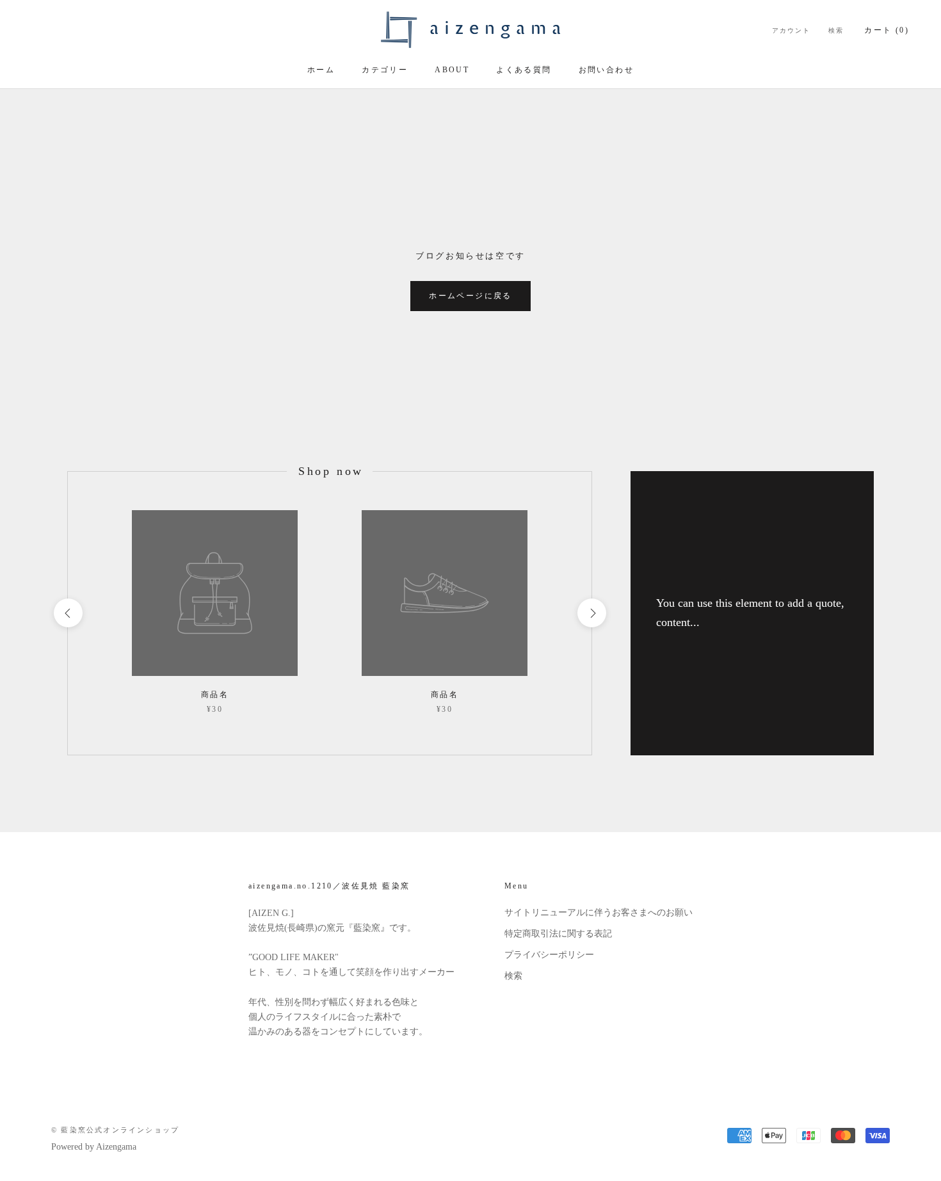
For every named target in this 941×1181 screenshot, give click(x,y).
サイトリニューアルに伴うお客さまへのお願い (598, 912)
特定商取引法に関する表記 (558, 933)
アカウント (791, 30)
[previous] (67, 613)
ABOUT (452, 69)
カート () (886, 30)
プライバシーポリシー (549, 955)
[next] (591, 613)
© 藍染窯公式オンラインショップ (115, 1130)
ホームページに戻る (470, 295)
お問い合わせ (606, 69)
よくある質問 (523, 69)
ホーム (321, 69)
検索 (836, 30)
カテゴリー (385, 69)
